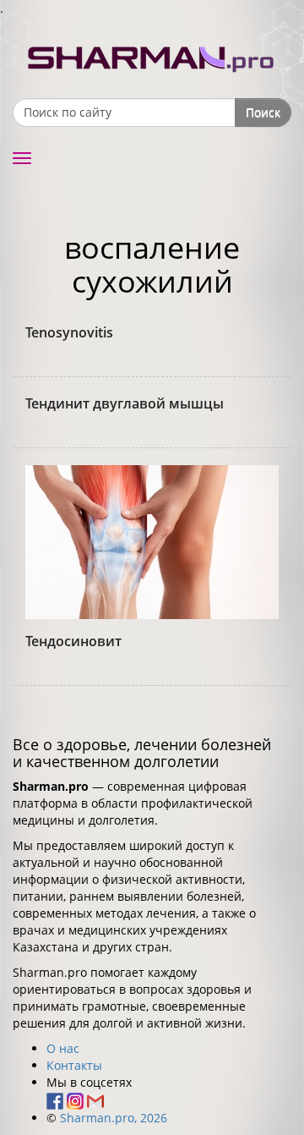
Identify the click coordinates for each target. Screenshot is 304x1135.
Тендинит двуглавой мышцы (124, 403)
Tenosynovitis (69, 332)
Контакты (74, 1065)
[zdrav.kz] (152, 55)
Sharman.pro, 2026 (113, 1118)
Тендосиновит (73, 641)
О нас (62, 1048)
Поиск (263, 112)
